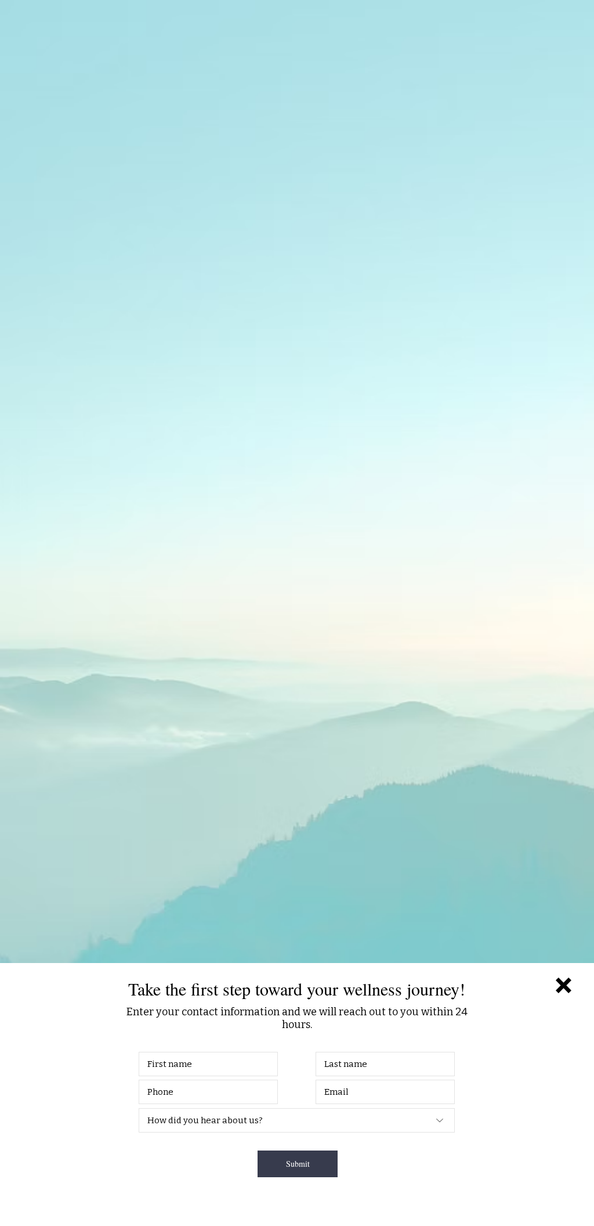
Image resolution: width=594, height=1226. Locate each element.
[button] (563, 985)
